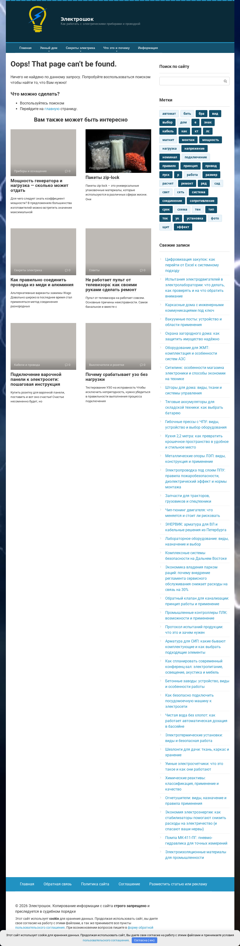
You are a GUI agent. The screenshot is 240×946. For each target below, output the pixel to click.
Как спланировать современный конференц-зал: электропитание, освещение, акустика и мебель (194, 667)
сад (217, 183)
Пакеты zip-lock (102, 177)
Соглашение (129, 884)
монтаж (188, 140)
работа (192, 175)
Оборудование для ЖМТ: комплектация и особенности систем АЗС (191, 353)
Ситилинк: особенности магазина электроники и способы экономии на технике (195, 373)
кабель (168, 131)
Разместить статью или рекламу (178, 884)
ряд (204, 183)
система (198, 192)
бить (187, 113)
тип (211, 209)
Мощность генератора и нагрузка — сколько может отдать (39, 185)
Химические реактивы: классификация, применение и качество (192, 783)
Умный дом (48, 48)
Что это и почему (116, 48)
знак (208, 122)
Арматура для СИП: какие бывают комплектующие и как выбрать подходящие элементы (195, 647)
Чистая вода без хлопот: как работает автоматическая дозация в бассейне (196, 721)
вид (215, 113)
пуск (165, 175)
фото (215, 218)
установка (195, 218)
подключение (196, 157)
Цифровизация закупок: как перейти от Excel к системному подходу (192, 265)
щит (165, 227)
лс (208, 131)
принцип (191, 166)
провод (211, 166)
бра (201, 113)
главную (52, 109)
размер (211, 175)
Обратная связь (58, 884)
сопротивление (202, 201)
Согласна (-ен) (144, 940)
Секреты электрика (80, 48)
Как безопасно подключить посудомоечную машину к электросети (189, 701)
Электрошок (77, 18)
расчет (167, 183)
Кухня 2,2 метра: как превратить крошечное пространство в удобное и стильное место (197, 441)
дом (183, 122)
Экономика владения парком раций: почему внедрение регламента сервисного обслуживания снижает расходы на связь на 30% (196, 578)
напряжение (194, 148)
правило (169, 166)
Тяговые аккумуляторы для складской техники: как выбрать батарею (194, 407)
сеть (180, 192)
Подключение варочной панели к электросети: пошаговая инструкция (36, 379)
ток (165, 218)
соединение (172, 201)
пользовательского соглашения (40, 928)
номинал (169, 157)
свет (165, 192)
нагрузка (169, 148)
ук (177, 218)
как (184, 131)
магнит (168, 140)
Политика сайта (95, 884)
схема (182, 209)
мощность (210, 140)
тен (198, 209)
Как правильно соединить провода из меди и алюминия (42, 282)
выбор (167, 122)
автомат (169, 113)
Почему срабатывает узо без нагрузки (117, 377)
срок (166, 209)
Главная (25, 48)
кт (196, 131)
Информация (148, 48)
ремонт (187, 183)
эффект (183, 227)
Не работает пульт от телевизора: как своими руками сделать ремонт (111, 284)
